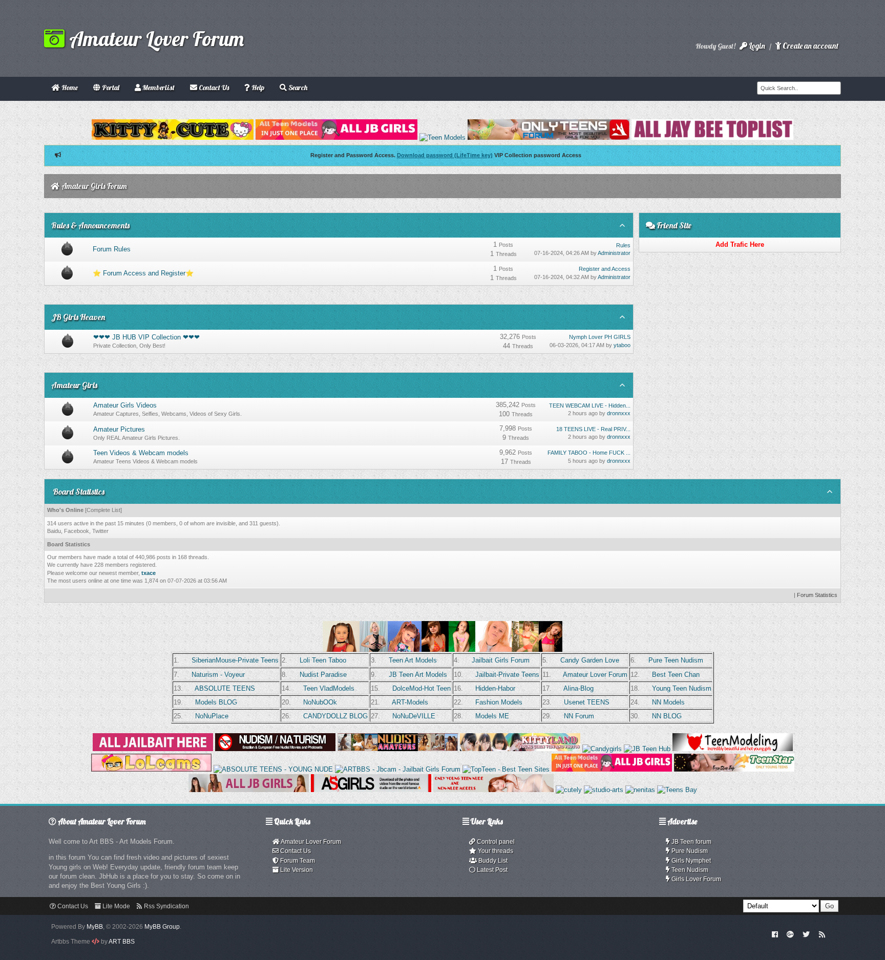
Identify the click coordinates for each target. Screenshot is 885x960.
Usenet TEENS (586, 702)
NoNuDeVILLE (413, 716)
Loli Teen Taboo (323, 660)
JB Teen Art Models (418, 674)
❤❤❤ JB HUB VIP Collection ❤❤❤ (146, 337)
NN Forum (579, 716)
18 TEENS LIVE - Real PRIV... (593, 429)
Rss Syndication (165, 906)
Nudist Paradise (323, 674)
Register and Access (604, 269)
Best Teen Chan (676, 674)
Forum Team (297, 860)
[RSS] (822, 934)
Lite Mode (115, 906)
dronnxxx (618, 413)
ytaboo (622, 345)
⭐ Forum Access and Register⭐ (143, 273)
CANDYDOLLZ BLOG (335, 716)
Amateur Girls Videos (125, 405)
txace (148, 573)
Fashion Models (498, 702)
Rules (623, 245)
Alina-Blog (578, 688)
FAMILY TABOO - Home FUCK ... (588, 453)
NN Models (668, 702)
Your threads (494, 851)
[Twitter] (806, 934)
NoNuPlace (211, 716)
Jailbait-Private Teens (507, 674)
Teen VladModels (328, 688)
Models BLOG (216, 702)
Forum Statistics (817, 595)
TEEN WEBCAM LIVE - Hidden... (589, 405)
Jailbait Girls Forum (501, 660)
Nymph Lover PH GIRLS (599, 337)
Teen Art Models (413, 660)
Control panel (495, 841)
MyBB (95, 926)
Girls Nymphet (690, 860)
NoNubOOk (320, 702)
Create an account (809, 46)
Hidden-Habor (495, 688)
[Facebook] (774, 934)
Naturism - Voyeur (218, 674)
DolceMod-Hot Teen (421, 688)
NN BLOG (667, 716)
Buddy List (492, 860)
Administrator (614, 253)
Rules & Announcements (90, 225)
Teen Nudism (689, 869)
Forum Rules (112, 249)
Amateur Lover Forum (154, 38)
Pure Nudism (689, 851)
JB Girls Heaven (78, 317)
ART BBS (122, 941)
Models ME (492, 716)
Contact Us (295, 851)
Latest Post (491, 869)
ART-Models (410, 702)
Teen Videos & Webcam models (140, 453)
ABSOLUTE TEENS (225, 688)
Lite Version (296, 869)
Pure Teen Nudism (675, 660)
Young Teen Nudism (681, 688)
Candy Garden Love (589, 660)
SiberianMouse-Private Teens (235, 660)
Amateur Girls (74, 385)
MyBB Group (162, 926)
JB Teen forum (690, 841)
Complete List (103, 510)
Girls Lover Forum (695, 879)
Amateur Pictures (119, 429)
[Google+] (790, 934)
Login (756, 46)
